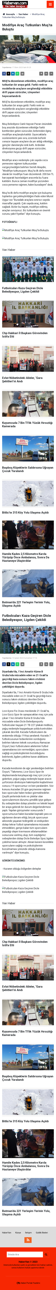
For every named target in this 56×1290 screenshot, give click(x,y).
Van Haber (23, 14)
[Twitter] (8, 73)
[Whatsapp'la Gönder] (17, 73)
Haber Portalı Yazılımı (30, 1283)
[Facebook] (4, 73)
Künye (18, 1233)
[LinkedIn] (13, 73)
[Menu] (50, 4)
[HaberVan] (15, 4)
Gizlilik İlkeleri (42, 1233)
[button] (41, 73)
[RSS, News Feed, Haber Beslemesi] (28, 1240)
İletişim (28, 1233)
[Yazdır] (22, 73)
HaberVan (6, 1233)
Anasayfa (10, 14)
